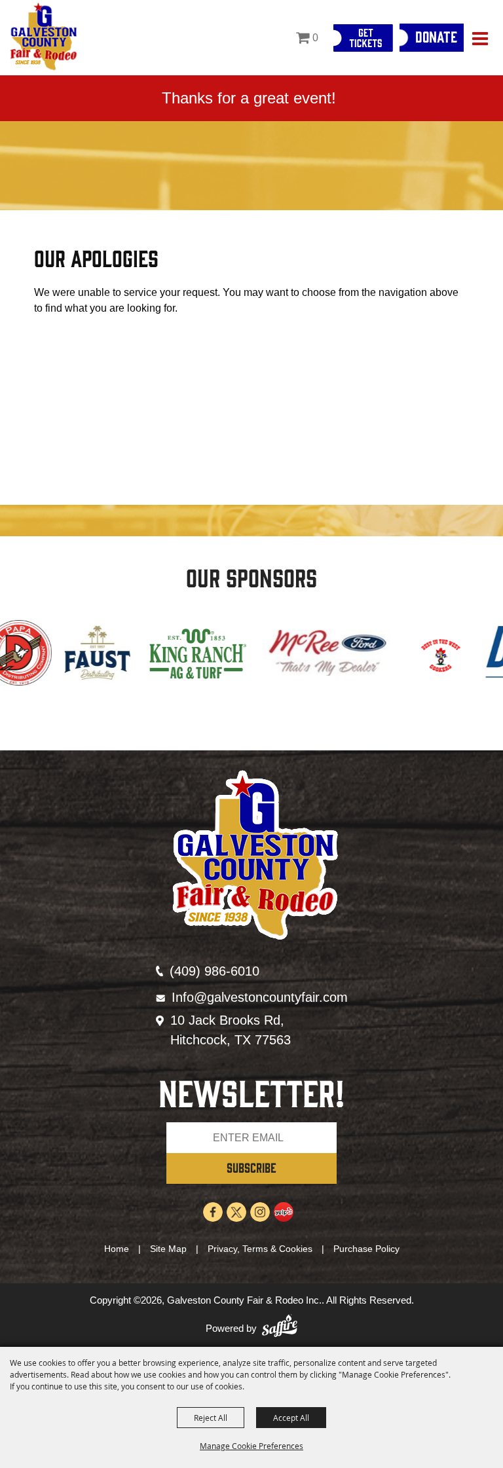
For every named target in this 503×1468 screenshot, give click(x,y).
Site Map (168, 1248)
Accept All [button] (291, 1417)
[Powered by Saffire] (279, 1329)
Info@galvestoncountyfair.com (260, 997)
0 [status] (315, 37)
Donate (436, 36)
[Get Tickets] (363, 38)
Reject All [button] (210, 1417)
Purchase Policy (366, 1248)
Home (116, 1248)
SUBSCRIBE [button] (251, 1167)
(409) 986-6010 (214, 971)
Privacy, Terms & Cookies (260, 1248)
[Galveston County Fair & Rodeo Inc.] (44, 37)
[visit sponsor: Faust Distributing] (44, 655)
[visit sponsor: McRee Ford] (273, 655)
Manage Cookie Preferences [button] (251, 1445)
